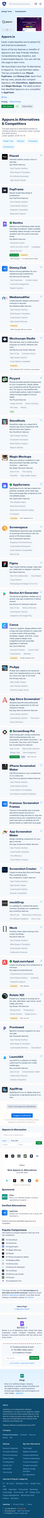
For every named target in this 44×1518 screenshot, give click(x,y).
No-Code (10, 1483)
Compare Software (10, 1452)
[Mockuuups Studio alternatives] (5, 339)
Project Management (11, 1495)
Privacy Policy (18, 1504)
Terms (29, 1504)
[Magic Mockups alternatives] (5, 457)
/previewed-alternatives (11, 1025)
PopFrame (6, 76)
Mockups (20, 141)
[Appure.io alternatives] (7, 21)
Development (8, 147)
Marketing (34, 1489)
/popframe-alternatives (11, 187)
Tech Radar (27, 1448)
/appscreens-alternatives (12, 482)
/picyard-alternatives (10, 376)
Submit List (7, 1465)
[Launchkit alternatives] (5, 1058)
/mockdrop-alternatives (11, 900)
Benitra (21, 1327)
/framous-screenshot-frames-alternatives (18, 801)
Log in (4, 1141)
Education (15, 1498)
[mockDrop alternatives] (5, 903)
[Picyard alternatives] (5, 379)
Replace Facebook (30, 1452)
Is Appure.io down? (22, 1309)
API (11, 1438)
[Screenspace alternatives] (5, 528)
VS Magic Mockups (13, 1250)
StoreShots (22, 83)
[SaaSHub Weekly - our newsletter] (36, 3)
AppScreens (35, 83)
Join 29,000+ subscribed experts (22, 1363)
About (5, 1438)
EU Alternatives (13, 1295)
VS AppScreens (11, 1247)
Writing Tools (35, 1492)
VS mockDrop (11, 1271)
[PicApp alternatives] (5, 668)
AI (3, 1483)
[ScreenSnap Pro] (5, 732)
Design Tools (8, 141)
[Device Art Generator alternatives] (5, 594)
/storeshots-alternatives (11, 418)
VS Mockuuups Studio (14, 1274)
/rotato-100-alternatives (11, 993)
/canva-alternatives (9, 622)
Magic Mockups (14, 86)
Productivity (23, 1489)
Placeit (29, 73)
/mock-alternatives (9, 925)
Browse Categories (10, 1448)
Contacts (23, 1435)
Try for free (14, 255)
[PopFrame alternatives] (5, 190)
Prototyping (32, 141)
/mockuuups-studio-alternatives (15, 336)
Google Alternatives (30, 1455)
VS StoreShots (11, 1240)
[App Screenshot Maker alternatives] (5, 832)
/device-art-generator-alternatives (15, 590)
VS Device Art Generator (15, 1267)
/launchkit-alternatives (11, 1054)
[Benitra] (5, 224)
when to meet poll (20, 1513)
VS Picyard (9, 1277)
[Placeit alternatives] (5, 157)
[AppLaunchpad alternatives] (5, 962)
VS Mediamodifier (12, 1260)
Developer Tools (22, 1483)
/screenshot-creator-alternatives (15, 866)
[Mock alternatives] (5, 929)
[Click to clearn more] (22, 1383)
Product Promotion (10, 1435)
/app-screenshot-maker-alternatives (16, 829)
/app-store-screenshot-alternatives (16, 697)
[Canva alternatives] (5, 626)
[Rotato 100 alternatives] (5, 996)
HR (26, 1492)
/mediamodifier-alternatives (13, 295)
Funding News (8, 1462)
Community (7, 1472)
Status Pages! (8, 1458)
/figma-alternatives (9, 561)
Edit (5, 97)
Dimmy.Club (23, 76)
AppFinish (9, 92)
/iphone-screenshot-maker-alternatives (17, 763)
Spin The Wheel (23, 1511)
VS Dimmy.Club (11, 1264)
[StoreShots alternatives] (5, 421)
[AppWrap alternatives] (5, 1089)
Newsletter (7, 1469)
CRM (5, 1489)
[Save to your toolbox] (7, 29)
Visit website (8, 106)
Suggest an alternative (22, 1115)
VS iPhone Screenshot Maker (17, 1257)
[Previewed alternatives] (5, 1028)
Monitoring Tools (27, 1495)
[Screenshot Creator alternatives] (5, 870)
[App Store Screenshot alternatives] (5, 700)
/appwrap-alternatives (10, 1086)
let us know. (29, 1297)
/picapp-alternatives (10, 665)
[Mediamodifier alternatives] (5, 298)
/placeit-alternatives (10, 153)
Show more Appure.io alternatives (22, 1106)
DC (5, 269)
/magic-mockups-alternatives (14, 454)
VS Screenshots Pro (13, 1281)
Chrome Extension (10, 1455)
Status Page (27, 106)
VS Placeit (9, 1253)
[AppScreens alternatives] (5, 485)
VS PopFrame (11, 1243)
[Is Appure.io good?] (17, 106)
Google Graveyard (30, 1465)
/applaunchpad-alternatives (13, 959)
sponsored (19, 1393)
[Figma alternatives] (5, 564)
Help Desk (13, 1489)
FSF (4, 804)
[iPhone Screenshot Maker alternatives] (5, 767)
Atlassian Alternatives (31, 1458)
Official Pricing (15, 102)
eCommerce (18, 1492)
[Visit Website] (41, 155)
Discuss (32, 1435)
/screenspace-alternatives (12, 525)
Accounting (7, 1492)
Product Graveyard (30, 1462)
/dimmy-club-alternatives (12, 265)
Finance (6, 1498)
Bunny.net (22, 1508)
